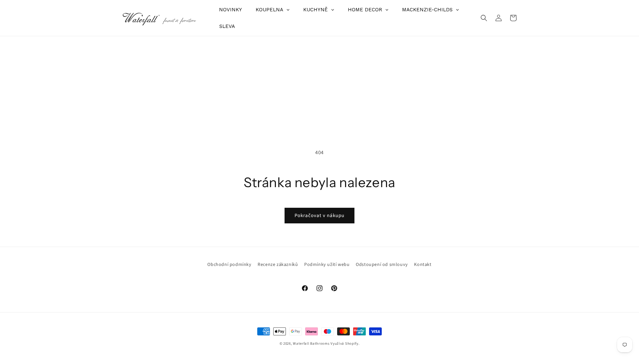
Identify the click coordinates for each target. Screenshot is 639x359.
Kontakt (422, 264)
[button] (484, 18)
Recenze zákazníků (278, 264)
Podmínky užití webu (326, 264)
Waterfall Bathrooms (311, 343)
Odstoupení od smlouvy (382, 264)
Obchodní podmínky (229, 264)
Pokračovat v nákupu (319, 215)
